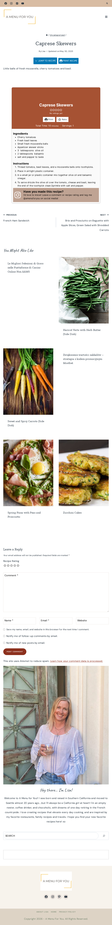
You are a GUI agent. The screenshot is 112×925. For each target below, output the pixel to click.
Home (54, 912)
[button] (51, 110)
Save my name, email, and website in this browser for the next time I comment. (47, 629)
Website (82, 620)
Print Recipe (69, 60)
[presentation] (84, 290)
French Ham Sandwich (16, 218)
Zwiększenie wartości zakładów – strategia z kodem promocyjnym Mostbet (83, 359)
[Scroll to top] (105, 914)
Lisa (43, 51)
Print (50, 119)
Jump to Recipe (47, 60)
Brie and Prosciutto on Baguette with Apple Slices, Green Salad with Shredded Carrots (85, 223)
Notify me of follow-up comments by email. (32, 636)
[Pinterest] (17, 3)
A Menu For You (54, 918)
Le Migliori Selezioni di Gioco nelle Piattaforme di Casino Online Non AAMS (26, 267)
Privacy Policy (67, 912)
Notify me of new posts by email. (25, 643)
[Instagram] (11, 3)
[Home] (47, 35)
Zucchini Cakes (72, 512)
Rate (64, 119)
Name (9, 620)
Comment (11, 575)
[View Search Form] (107, 3)
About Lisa (42, 912)
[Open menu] (106, 17)
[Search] (104, 835)
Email (45, 620)
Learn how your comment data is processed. (76, 661)
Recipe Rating (11, 561)
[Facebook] (5, 3)
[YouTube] (22, 3)
